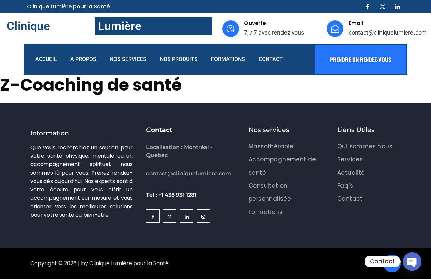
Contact (271, 59)
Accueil (46, 59)
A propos (83, 59)
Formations (228, 59)
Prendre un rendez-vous (360, 59)
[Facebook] (368, 7)
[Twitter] (382, 7)
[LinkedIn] (397, 7)
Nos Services (128, 59)
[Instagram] (203, 216)
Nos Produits (179, 59)
